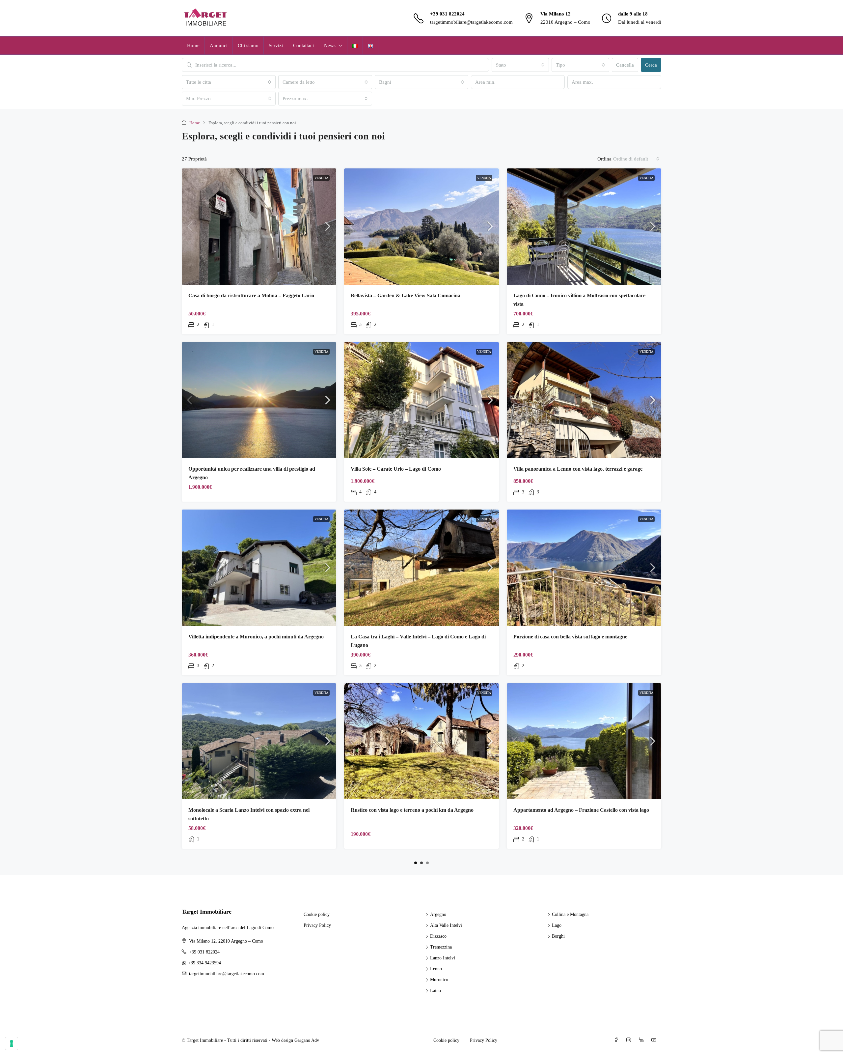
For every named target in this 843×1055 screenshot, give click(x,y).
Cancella (625, 65)
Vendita (321, 178)
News (330, 45)
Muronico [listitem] (439, 979)
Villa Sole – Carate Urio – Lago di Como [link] (396, 469)
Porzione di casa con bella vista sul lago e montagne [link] (570, 636)
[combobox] (520, 65)
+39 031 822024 (447, 13)
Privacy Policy (317, 925)
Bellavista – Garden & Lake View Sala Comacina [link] (405, 295)
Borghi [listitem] (558, 936)
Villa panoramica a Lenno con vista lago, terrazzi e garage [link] (577, 469)
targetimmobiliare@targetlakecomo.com (471, 22)
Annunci (219, 45)
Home (193, 45)
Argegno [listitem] (438, 914)
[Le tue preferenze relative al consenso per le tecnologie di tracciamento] (11, 1043)
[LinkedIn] (642, 1040)
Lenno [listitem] (436, 968)
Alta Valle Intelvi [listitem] (446, 925)
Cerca (651, 65)
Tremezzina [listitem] (441, 947)
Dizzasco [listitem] (438, 936)
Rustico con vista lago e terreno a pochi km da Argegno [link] (412, 810)
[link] (259, 226)
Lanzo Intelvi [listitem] (442, 957)
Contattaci (303, 45)
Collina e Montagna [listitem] (570, 914)
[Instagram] (630, 1040)
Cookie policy (317, 914)
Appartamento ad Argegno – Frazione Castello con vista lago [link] (581, 810)
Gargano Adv (306, 1040)
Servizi (276, 45)
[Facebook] (617, 1040)
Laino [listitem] (435, 990)
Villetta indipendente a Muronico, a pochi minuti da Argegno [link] (256, 636)
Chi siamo (248, 45)
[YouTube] (655, 1040)
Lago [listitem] (556, 925)
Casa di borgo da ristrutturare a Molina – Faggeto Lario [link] (251, 295)
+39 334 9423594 (204, 962)
